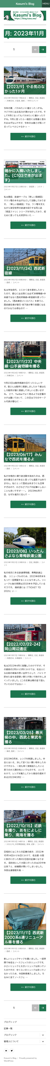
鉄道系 (42, 98)
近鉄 (33, 844)
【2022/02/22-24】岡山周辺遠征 (23, 646)
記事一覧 (8, 1028)
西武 (23, 100)
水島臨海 (18, 658)
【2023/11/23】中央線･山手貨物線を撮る (23, 364)
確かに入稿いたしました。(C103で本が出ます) (23, 175)
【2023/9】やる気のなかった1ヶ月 (25, 89)
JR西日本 (10, 658)
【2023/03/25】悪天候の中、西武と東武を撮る (24, 737)
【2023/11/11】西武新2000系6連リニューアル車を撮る (24, 937)
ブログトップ (10, 1022)
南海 (28, 844)
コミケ (39, 186)
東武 (8, 751)
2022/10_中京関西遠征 (16, 844)
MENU (46, 3)
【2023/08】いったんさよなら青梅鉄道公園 (24, 553)
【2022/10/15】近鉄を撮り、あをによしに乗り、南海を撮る (23, 830)
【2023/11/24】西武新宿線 (25, 270)
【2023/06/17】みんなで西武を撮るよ (23, 457)
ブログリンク (10, 1035)
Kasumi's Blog (25, 4)
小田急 (17, 100)
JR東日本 (10, 100)
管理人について (11, 1041)
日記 (37, 98)
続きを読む (35, 136)
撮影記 (31, 98)
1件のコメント (33, 100)
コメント (7, 189)
